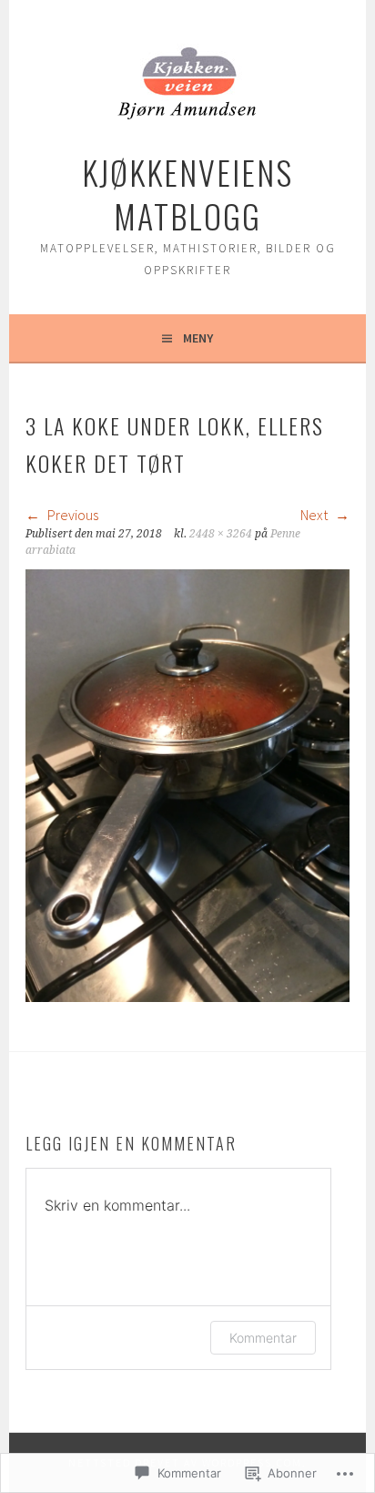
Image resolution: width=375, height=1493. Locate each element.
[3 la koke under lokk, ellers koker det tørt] (187, 996)
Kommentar (263, 1337)
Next (315, 515)
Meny (198, 338)
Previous (71, 515)
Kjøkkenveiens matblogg (187, 194)
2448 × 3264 (220, 533)
